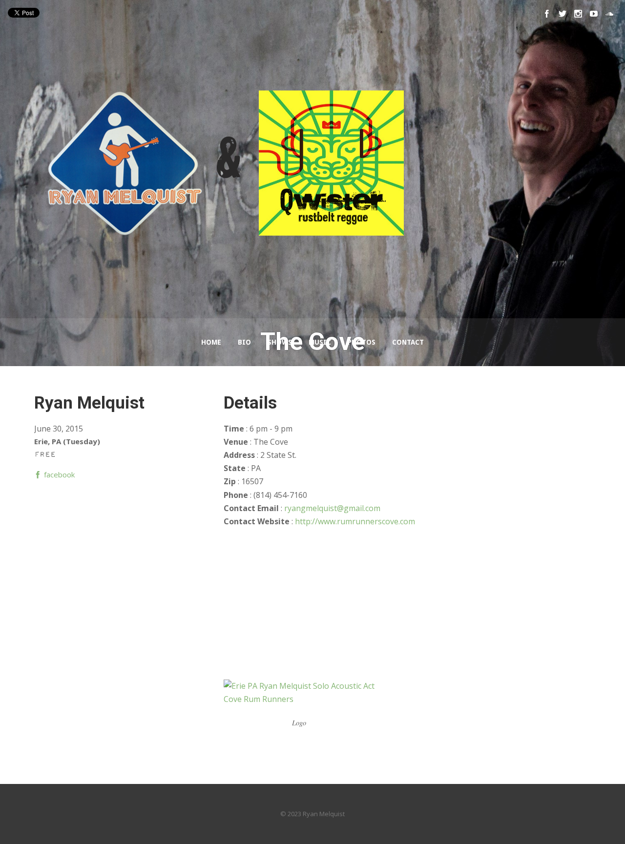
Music (320, 342)
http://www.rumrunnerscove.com (355, 521)
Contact (408, 342)
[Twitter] (562, 14)
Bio (244, 342)
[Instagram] (578, 14)
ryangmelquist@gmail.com (332, 508)
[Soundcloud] (609, 14)
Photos (361, 342)
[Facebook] (547, 14)
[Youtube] (594, 14)
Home (211, 342)
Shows (280, 342)
